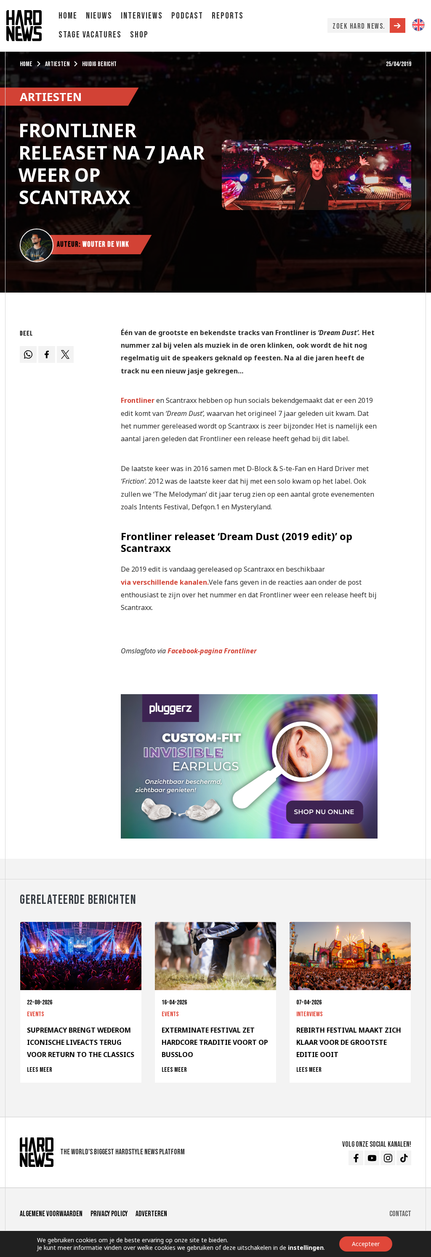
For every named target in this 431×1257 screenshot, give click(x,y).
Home (68, 16)
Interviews (142, 16)
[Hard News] (24, 24)
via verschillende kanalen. (165, 582)
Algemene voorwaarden (51, 1213)
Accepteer (366, 1244)
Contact (400, 1213)
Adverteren (151, 1213)
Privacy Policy (109, 1213)
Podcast (187, 16)
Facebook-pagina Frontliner (212, 650)
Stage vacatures (90, 34)
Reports (228, 16)
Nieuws (99, 16)
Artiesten (57, 64)
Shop (139, 34)
